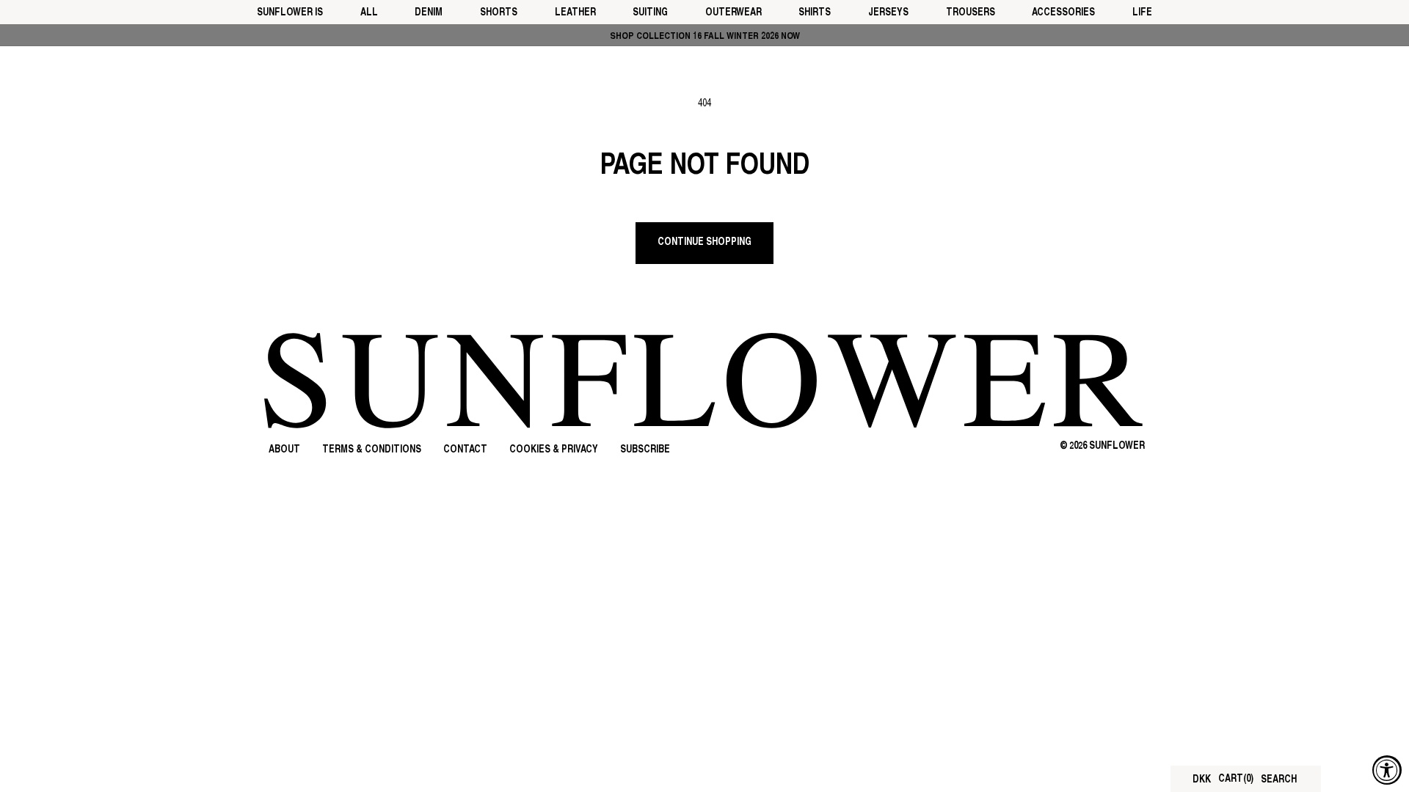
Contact (465, 449)
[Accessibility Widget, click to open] (1387, 770)
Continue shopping (704, 242)
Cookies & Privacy (553, 449)
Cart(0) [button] (1235, 779)
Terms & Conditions (371, 449)
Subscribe (645, 449)
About (284, 449)
